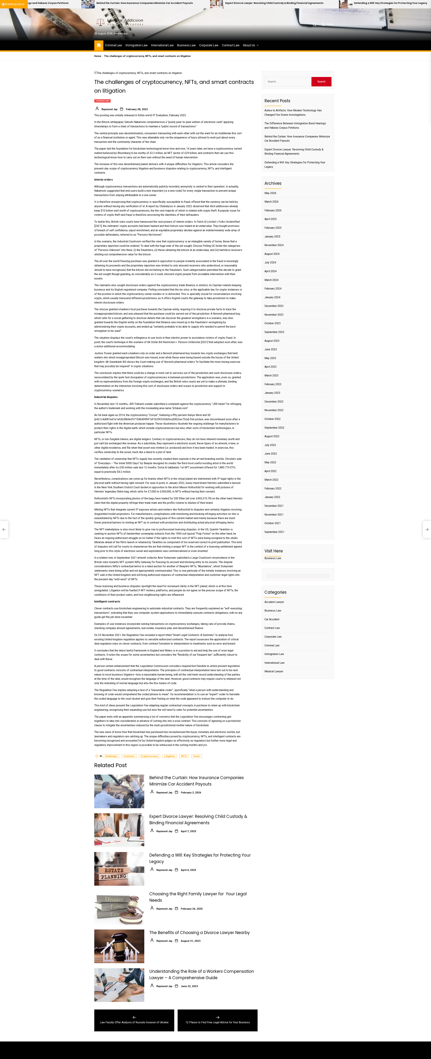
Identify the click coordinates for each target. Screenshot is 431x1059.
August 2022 (271, 436)
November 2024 (274, 245)
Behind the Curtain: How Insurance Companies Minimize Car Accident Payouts (297, 138)
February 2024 (272, 288)
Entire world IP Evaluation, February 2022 (162, 115)
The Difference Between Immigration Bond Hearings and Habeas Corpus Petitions (295, 125)
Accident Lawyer (274, 602)
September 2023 (274, 332)
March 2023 (271, 375)
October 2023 (272, 323)
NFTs (184, 756)
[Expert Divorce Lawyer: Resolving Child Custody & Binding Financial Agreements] (87, 4)
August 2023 (271, 340)
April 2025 (270, 219)
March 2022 (271, 479)
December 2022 (274, 401)
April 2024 (270, 271)
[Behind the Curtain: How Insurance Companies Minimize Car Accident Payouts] (119, 791)
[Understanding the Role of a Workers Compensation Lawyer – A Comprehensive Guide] (119, 985)
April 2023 (270, 366)
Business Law (186, 45)
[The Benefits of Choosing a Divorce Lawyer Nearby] (119, 946)
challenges (111, 756)
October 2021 (272, 523)
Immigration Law (136, 45)
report (151, 206)
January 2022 (272, 497)
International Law (162, 45)
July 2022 (270, 445)
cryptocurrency (149, 756)
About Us (249, 45)
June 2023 (270, 349)
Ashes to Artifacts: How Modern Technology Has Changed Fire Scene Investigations (293, 112)
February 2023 (272, 384)
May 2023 (270, 358)
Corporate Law (209, 45)
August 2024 (271, 253)
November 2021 (274, 514)
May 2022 (270, 462)
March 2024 (271, 280)
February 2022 (272, 488)
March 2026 (271, 201)
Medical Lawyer (273, 671)
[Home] (98, 44)
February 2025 (272, 227)
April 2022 (270, 471)
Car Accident (271, 619)
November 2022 (274, 410)
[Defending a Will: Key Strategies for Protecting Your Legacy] (216, 4)
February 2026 (272, 210)
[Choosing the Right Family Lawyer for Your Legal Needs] (345, 4)
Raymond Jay (110, 109)
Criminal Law (113, 45)
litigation (169, 756)
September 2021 (274, 532)
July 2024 (270, 262)
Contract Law (231, 45)
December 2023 (274, 306)
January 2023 (272, 392)
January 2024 (272, 297)
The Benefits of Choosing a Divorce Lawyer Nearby (199, 932)
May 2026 (270, 193)
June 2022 (270, 453)
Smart (196, 756)
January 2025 (272, 236)
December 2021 (274, 505)
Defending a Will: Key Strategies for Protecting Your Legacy (260, 3)
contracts (129, 756)
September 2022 (274, 427)
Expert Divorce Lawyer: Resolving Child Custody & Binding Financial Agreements (145, 3)
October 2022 (272, 419)
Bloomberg (124, 153)
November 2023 (274, 314)
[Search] (314, 24)
